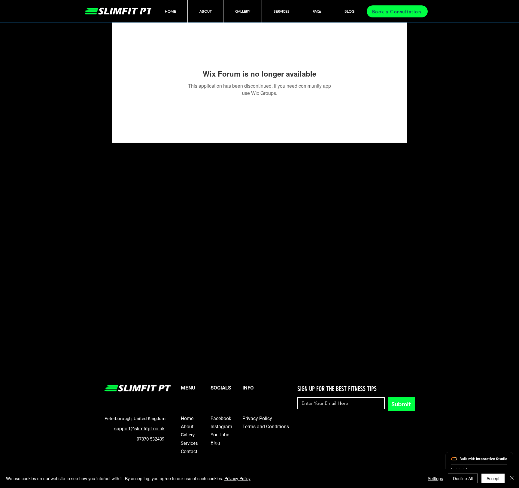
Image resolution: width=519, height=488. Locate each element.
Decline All (463, 478)
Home (187, 418)
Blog (215, 443)
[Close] (511, 478)
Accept (493, 478)
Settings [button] (435, 478)
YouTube (220, 435)
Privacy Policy (237, 478)
